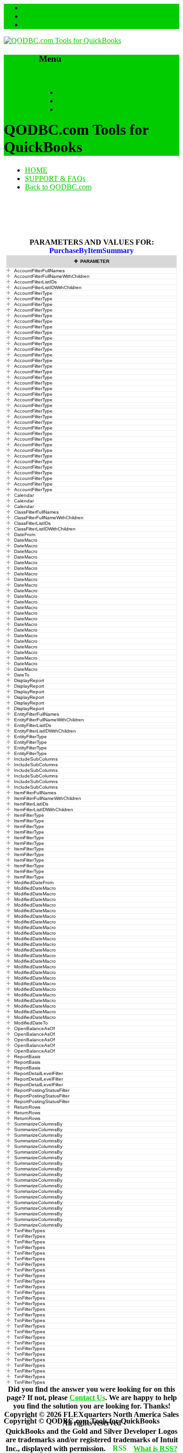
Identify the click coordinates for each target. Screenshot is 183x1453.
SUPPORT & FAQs (88, 101)
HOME (69, 92)
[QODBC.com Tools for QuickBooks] (62, 40)
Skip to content (61, 76)
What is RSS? (155, 1449)
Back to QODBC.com (91, 109)
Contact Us (87, 1398)
